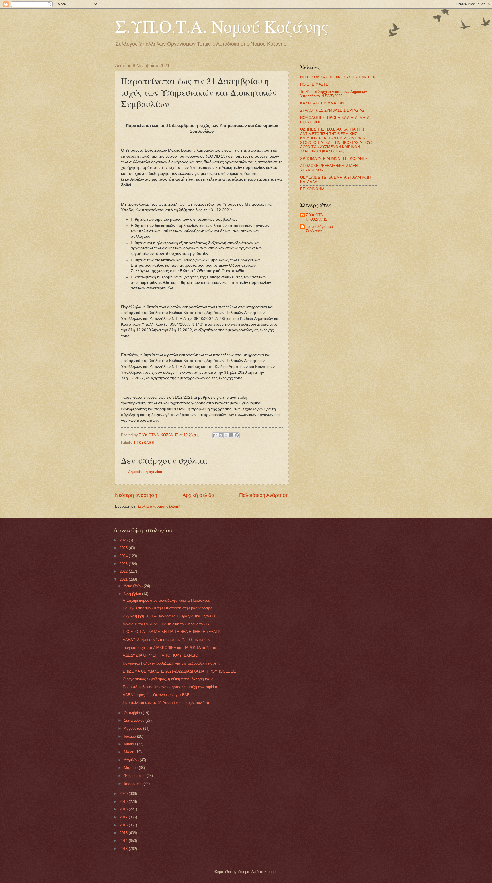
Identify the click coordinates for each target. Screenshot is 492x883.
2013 (124, 849)
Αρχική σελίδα (198, 495)
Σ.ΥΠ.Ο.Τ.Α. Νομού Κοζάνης (222, 26)
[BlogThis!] (221, 435)
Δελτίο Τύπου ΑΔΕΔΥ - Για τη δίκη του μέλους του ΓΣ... (168, 624)
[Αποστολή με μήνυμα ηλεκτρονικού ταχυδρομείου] (215, 435)
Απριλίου (132, 760)
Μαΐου (129, 752)
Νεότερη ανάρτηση (136, 495)
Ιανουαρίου (134, 783)
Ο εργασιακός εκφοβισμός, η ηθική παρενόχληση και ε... (169, 679)
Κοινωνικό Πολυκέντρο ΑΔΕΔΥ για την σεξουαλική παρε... (171, 663)
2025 (124, 548)
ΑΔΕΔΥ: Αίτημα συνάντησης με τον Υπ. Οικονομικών (166, 640)
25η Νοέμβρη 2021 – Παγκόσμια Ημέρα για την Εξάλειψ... (170, 616)
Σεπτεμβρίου (134, 720)
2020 (124, 793)
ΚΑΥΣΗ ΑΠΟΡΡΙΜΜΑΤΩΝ (322, 103)
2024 (124, 556)
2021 (124, 579)
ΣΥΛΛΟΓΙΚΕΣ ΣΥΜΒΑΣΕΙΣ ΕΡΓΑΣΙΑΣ (332, 110)
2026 (124, 540)
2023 (124, 564)
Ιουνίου (130, 744)
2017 (124, 817)
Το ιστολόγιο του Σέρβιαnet (319, 228)
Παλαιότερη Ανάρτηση (264, 495)
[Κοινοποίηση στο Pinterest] (237, 435)
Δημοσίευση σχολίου (145, 472)
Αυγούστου (133, 728)
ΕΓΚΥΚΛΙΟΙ (144, 443)
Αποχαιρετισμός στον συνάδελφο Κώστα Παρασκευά (166, 600)
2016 (124, 825)
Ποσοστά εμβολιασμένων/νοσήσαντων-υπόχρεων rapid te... (172, 687)
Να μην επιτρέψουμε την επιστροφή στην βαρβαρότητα (168, 608)
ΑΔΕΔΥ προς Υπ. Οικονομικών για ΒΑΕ (156, 695)
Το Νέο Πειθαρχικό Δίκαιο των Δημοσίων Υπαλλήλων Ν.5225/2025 (333, 94)
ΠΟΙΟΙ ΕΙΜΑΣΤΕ (314, 84)
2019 (124, 801)
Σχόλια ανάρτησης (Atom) (159, 506)
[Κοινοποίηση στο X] (226, 435)
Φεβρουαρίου (135, 776)
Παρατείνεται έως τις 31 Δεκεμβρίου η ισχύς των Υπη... (168, 702)
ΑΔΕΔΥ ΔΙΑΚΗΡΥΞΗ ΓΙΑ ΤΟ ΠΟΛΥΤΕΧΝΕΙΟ (160, 655)
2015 (124, 833)
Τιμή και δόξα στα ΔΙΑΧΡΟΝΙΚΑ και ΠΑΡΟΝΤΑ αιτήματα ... (172, 648)
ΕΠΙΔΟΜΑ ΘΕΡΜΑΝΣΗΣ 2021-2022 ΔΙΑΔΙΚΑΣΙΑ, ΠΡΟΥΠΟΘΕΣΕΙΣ (179, 671)
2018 (124, 809)
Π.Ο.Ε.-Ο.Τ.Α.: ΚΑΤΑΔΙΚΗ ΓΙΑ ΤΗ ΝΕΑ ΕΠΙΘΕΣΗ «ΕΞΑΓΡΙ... (174, 632)
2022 (124, 571)
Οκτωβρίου (133, 713)
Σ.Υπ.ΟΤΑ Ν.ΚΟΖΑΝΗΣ (316, 217)
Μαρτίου (131, 768)
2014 (124, 841)
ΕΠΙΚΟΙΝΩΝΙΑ (312, 189)
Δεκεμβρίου (134, 586)
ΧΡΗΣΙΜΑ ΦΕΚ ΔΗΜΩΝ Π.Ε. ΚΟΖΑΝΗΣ (334, 158)
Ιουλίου (130, 736)
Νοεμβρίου (133, 594)
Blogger (270, 872)
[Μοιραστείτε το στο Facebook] (231, 435)
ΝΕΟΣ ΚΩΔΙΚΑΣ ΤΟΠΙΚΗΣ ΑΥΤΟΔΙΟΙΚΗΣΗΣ (338, 77)
